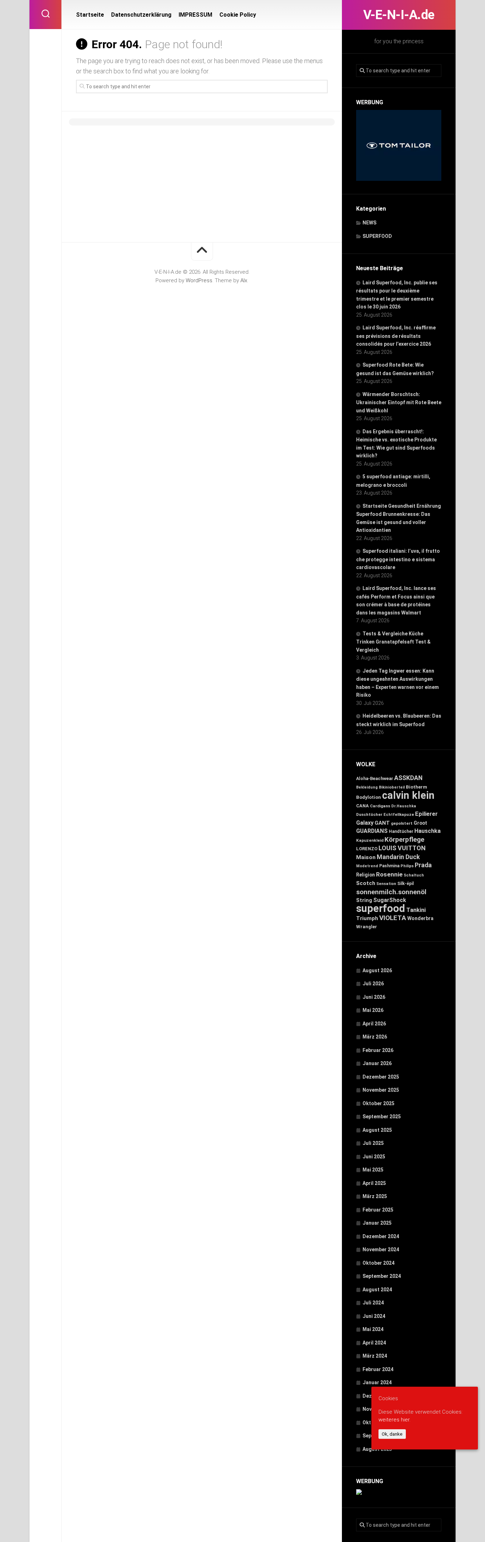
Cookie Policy (237, 14)
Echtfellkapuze (398, 814)
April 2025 (374, 1183)
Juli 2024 (373, 1303)
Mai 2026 (373, 1010)
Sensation (386, 883)
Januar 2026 (377, 1063)
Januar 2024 (377, 1382)
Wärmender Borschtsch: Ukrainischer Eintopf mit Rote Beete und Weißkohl (398, 402)
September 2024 (382, 1276)
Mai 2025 (373, 1170)
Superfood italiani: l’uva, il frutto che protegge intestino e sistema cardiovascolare (398, 559)
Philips (407, 866)
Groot (420, 823)
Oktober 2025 (378, 1103)
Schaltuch (414, 875)
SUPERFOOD (377, 236)
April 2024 (374, 1343)
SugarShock (389, 900)
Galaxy (365, 822)
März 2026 (375, 1037)
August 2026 (377, 970)
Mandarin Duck (398, 857)
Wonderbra (420, 918)
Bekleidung (367, 787)
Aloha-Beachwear (374, 778)
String (364, 900)
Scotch (365, 883)
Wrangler (366, 926)
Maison (366, 857)
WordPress (199, 280)
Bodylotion (368, 797)
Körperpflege (404, 839)
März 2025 (375, 1196)
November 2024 (381, 1249)
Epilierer (426, 814)
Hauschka (427, 831)
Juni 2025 (374, 1156)
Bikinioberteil (392, 787)
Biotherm (416, 787)
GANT (382, 823)
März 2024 (375, 1356)
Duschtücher (369, 814)
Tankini (416, 910)
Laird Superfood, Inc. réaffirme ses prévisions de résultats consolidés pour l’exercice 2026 (396, 336)
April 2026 (374, 1023)
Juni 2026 (374, 997)
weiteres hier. (394, 1420)
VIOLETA (392, 918)
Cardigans (380, 805)
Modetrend (367, 866)
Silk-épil (405, 883)
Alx (243, 280)
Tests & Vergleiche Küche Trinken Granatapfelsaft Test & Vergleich (393, 642)
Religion (365, 875)
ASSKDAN (408, 777)
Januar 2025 (377, 1223)
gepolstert (402, 823)
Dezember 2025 (381, 1077)
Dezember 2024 (381, 1236)
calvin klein (408, 795)
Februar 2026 (378, 1050)
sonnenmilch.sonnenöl (391, 892)
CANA (362, 805)
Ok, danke (392, 1434)
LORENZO (366, 848)
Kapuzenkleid (369, 840)
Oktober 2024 (378, 1263)
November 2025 (381, 1090)
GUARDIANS (372, 831)
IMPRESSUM (195, 14)
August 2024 (377, 1289)
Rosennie (389, 874)
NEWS (369, 223)
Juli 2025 (373, 1143)
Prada (423, 865)
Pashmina (389, 865)
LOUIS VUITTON (402, 848)
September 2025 (382, 1116)
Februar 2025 (378, 1210)
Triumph (367, 918)
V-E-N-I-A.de (399, 14)
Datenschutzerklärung (141, 14)
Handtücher (401, 831)
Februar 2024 (378, 1369)
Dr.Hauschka (403, 806)
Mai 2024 (373, 1329)
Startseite (90, 14)
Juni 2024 (374, 1316)
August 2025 (377, 1130)
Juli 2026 (373, 983)
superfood (380, 908)
